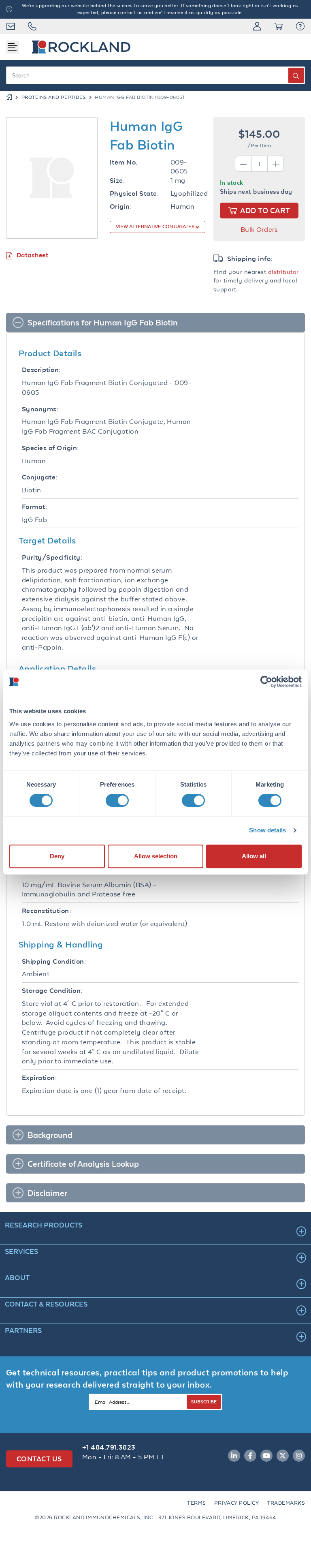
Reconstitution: (46, 911)
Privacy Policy (236, 1503)
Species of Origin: (50, 448)
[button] (300, 26)
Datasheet (32, 255)
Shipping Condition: (54, 961)
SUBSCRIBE (204, 1401)
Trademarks (286, 1503)
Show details (267, 830)
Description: (41, 370)
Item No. (124, 162)
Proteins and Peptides (53, 97)
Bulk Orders (259, 229)
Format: (34, 507)
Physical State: (134, 193)
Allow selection (155, 856)
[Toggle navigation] (12, 47)
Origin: (121, 206)
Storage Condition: (52, 990)
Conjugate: (40, 477)
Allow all (254, 856)
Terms (196, 1503)
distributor (283, 271)
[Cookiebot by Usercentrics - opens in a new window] (266, 682)
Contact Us (39, 1458)
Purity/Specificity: (52, 557)
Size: (117, 180)
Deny (57, 856)
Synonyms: (40, 409)
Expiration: (39, 1078)
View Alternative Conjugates (156, 226)
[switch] (117, 800)
